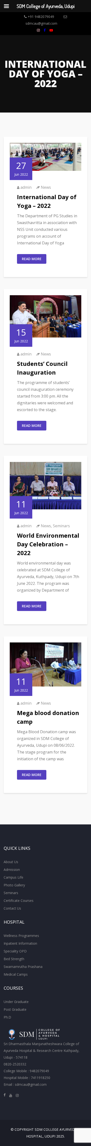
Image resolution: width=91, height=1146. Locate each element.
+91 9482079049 (40, 16)
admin (26, 187)
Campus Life (13, 877)
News (46, 187)
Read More (31, 258)
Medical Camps (16, 974)
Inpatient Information (20, 943)
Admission (12, 869)
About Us (11, 862)
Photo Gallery (14, 885)
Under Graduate (16, 1001)
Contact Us (12, 908)
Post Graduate (15, 1009)
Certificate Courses (18, 900)
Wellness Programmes (21, 935)
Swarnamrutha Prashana (23, 966)
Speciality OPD (15, 951)
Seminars (61, 525)
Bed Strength (14, 959)
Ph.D (7, 1017)
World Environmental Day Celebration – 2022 (48, 544)
